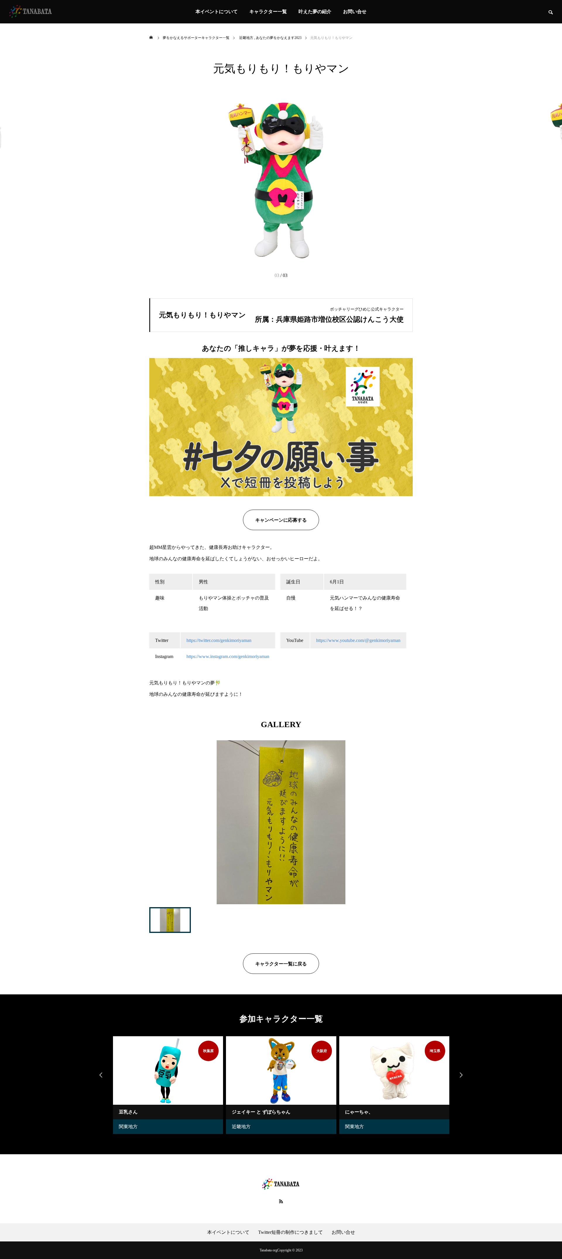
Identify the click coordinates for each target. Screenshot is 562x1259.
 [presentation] (461, 1075)
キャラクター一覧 (268, 11)
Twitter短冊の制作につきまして (290, 1232)
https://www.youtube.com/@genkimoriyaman (358, 640)
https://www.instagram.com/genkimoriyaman (227, 656)
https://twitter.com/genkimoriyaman (218, 640)
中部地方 (407, 1126)
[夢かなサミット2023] (30, 11)
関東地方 (294, 1126)
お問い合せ (354, 11)
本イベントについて (217, 11)
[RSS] (281, 1201)
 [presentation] (101, 1075)
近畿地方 (181, 1126)
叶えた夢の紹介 (315, 11)
